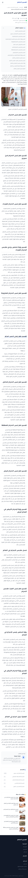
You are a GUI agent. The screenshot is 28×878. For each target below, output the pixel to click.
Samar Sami (22, 18)
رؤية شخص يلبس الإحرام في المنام (17, 63)
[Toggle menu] (2, 2)
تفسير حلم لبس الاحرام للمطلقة (18, 49)
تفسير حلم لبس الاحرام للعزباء (18, 36)
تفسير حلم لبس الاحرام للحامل (18, 47)
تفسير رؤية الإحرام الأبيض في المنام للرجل (16, 55)
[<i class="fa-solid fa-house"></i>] (25, 7)
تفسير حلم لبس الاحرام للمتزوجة (18, 41)
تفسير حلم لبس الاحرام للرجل (19, 52)
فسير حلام (22, 2)
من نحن (25, 852)
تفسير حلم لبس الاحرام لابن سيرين (17, 33)
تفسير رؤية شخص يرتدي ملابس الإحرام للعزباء (15, 39)
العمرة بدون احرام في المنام (19, 68)
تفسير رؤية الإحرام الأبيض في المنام (17, 66)
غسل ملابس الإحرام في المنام (18, 58)
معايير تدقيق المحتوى (22, 866)
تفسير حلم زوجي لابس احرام (19, 44)
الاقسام (25, 849)
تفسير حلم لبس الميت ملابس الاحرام (17, 60)
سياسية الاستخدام (23, 869)
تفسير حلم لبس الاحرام (20, 31)
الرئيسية (25, 846)
